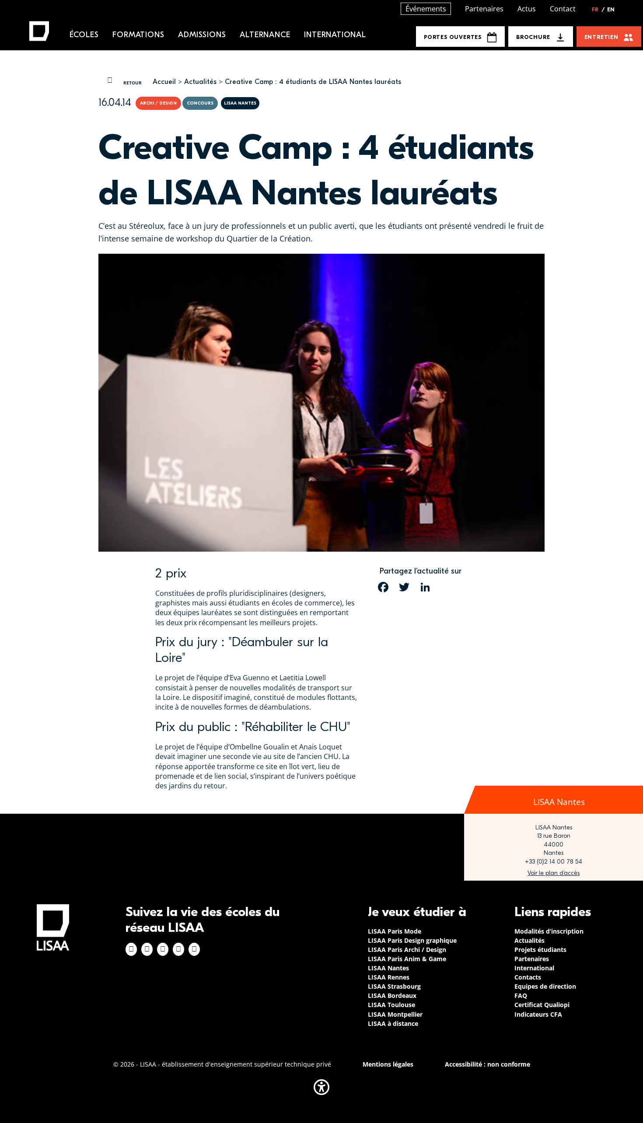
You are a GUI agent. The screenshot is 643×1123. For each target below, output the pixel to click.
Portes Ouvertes (453, 37)
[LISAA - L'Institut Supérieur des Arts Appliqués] (53, 927)
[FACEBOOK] (383, 587)
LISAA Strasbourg (394, 986)
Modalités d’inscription (549, 931)
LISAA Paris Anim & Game (407, 959)
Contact (563, 9)
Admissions (202, 34)
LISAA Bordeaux (392, 995)
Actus (526, 9)
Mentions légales (388, 1064)
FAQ (520, 995)
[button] (321, 1087)
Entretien (601, 37)
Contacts (527, 977)
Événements (425, 9)
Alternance (265, 34)
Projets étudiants (540, 949)
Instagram (147, 949)
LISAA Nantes (388, 968)
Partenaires (484, 9)
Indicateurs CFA (538, 1014)
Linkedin (162, 949)
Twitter (178, 949)
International (335, 34)
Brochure (533, 37)
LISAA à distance (393, 1023)
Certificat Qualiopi (542, 1005)
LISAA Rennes (388, 977)
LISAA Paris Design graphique (412, 940)
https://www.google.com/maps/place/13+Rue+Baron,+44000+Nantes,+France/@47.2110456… (553, 873)
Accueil (164, 82)
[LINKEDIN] (425, 587)
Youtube (194, 949)
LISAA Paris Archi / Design (407, 949)
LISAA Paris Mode (394, 931)
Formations (138, 34)
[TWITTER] (404, 587)
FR (598, 10)
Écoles (84, 34)
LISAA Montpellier (395, 1014)
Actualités (200, 82)
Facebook (131, 949)
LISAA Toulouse (391, 1005)
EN (611, 10)
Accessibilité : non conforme (487, 1064)
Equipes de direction (545, 986)
